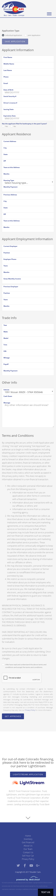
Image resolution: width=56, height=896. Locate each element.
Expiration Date (10, 116)
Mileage (7, 358)
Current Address (10, 141)
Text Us (45, 892)
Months (6, 174)
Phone (6, 77)
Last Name (8, 70)
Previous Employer (11, 286)
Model (6, 338)
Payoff (6, 364)
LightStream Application (28, 774)
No (15, 126)
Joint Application (34, 35)
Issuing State (9, 109)
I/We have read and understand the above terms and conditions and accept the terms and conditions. (25, 665)
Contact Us (28, 852)
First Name (8, 57)
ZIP (5, 161)
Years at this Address (12, 167)
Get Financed (28, 842)
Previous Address (10, 195)
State (6, 154)
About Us (28, 845)
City (5, 148)
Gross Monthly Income (12, 279)
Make (6, 332)
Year (5, 325)
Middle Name (9, 64)
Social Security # (10, 96)
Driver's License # (10, 103)
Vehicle (6, 390)
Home (28, 835)
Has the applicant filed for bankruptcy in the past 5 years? (24, 124)
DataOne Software (43, 883)
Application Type (10, 30)
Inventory (28, 839)
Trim (5, 345)
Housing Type (9, 180)
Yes (6, 126)
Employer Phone (10, 259)
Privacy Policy (30, 710)
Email (6, 83)
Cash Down (8, 396)
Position (7, 253)
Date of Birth (8, 90)
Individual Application (13, 35)
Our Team (28, 849)
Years (6, 266)
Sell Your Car (28, 855)
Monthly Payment (10, 187)
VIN (5, 351)
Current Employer (10, 246)
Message (7, 403)
